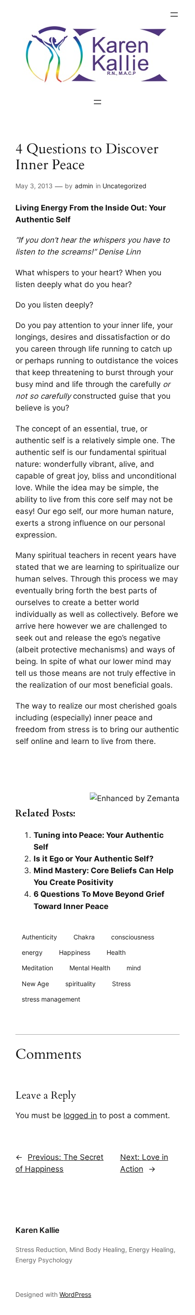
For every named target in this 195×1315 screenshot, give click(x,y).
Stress (121, 983)
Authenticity (39, 937)
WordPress (75, 1294)
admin (84, 186)
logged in (80, 1115)
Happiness (74, 952)
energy (32, 952)
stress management (51, 999)
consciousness (132, 937)
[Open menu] (174, 14)
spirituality (80, 983)
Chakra (84, 937)
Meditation (37, 968)
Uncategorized (124, 186)
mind (134, 968)
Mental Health (89, 968)
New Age (35, 983)
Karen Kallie (37, 1230)
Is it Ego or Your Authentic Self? (94, 858)
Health (116, 952)
